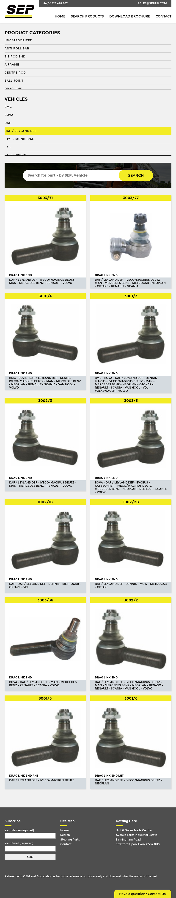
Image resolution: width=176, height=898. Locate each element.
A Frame (12, 64)
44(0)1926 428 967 (56, 3)
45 (9, 147)
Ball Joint (14, 80)
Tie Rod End (15, 56)
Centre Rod (15, 72)
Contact (163, 16)
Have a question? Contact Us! (143, 894)
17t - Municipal (20, 139)
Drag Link (13, 88)
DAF (8, 123)
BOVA (9, 115)
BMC (8, 107)
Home (60, 16)
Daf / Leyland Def (20, 131)
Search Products (87, 16)
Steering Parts (70, 839)
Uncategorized (18, 40)
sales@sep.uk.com (152, 3)
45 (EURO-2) (16, 155)
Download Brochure (129, 16)
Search (136, 175)
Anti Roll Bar (17, 48)
